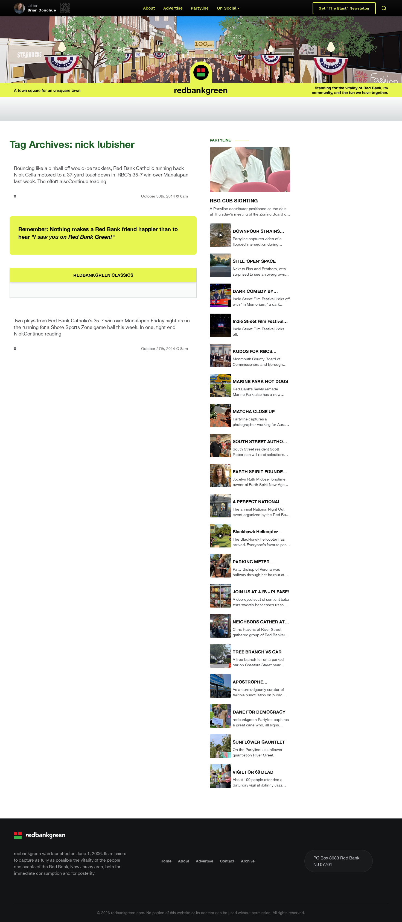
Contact (227, 861)
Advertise (173, 8)
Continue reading (87, 181)
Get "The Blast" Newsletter (344, 8)
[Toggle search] (384, 8)
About (149, 8)
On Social (226, 8)
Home (166, 861)
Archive (248, 861)
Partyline (200, 8)
